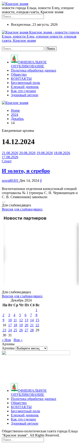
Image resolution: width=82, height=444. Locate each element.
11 (15, 320)
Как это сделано (23, 91)
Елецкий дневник (25, 87)
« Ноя (6, 340)
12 (21, 320)
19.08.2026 (44, 153)
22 (37, 325)
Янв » (18, 340)
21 (32, 325)
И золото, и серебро (26, 171)
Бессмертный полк (25, 83)
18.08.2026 (62, 153)
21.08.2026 (10, 153)
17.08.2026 (10, 157)
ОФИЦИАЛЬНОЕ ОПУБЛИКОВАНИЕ (29, 64)
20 (26, 325)
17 (10, 325)
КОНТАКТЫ (21, 78)
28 (32, 330)
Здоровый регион (24, 95)
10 (10, 320)
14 (32, 320)
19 (21, 325)
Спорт (7, 161)
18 (15, 325)
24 (10, 330)
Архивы (8, 348)
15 (37, 320)
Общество (19, 74)
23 (4, 330)
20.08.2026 (27, 153)
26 (21, 330)
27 (26, 330)
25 (15, 330)
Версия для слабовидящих (22, 209)
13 (26, 320)
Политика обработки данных (33, 70)
